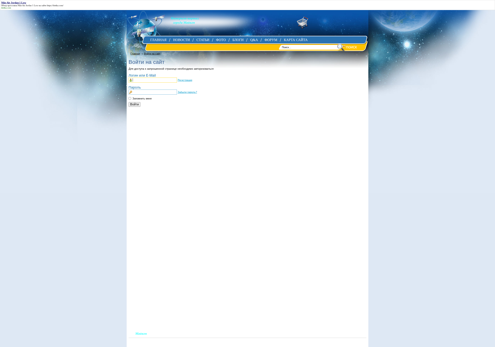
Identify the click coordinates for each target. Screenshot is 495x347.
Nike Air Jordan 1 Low (28, 5)
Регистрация (185, 80)
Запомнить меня (142, 98)
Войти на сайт (152, 53)
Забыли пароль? (187, 92)
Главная (135, 53)
